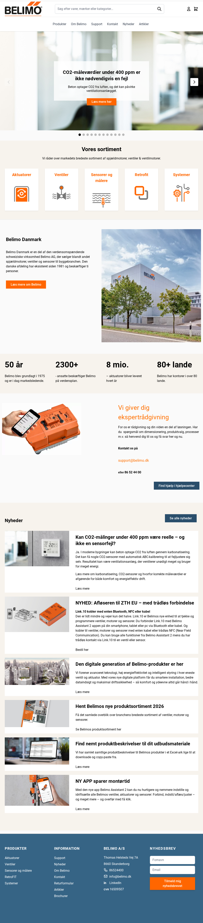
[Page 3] (87, 134)
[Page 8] (107, 134)
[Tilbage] (9, 82)
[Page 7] (103, 134)
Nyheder (128, 24)
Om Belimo (78, 24)
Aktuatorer (21, 174)
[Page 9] (111, 134)
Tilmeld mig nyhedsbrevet (172, 883)
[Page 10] (115, 134)
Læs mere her (102, 102)
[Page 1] (80, 134)
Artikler (144, 24)
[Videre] (194, 82)
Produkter (59, 24)
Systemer (181, 174)
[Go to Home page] (23, 9)
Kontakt (112, 24)
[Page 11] (119, 134)
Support (96, 24)
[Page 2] (83, 134)
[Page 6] (99, 134)
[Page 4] (91, 134)
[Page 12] (123, 134)
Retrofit (141, 174)
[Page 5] (95, 134)
